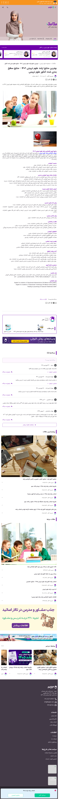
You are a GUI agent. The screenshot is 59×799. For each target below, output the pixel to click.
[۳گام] (51, 7)
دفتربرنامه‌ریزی (53, 719)
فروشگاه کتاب (53, 725)
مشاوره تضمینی (16, 795)
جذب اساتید (53, 756)
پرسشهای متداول (52, 742)
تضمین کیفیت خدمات (51, 759)
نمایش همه (4, 47)
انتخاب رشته (53, 722)
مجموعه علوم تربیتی (45, 64)
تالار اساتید (54, 716)
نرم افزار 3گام (42, 795)
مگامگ (54, 64)
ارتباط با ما (54, 739)
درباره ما (55, 736)
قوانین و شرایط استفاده (51, 753)
